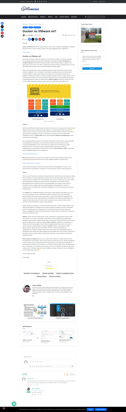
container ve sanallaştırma (32, 273)
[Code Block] (45, 366)
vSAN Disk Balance (45, 341)
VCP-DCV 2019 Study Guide (30, 154)
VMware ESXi (37, 27)
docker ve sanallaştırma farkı (65, 273)
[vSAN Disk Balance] (49, 334)
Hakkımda (95, 1)
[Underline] (35, 366)
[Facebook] (29, 39)
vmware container (55, 276)
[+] (51, 366)
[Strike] (37, 366)
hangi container (42, 276)
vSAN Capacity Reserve (65, 340)
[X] (32, 39)
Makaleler (42, 16)
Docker (30, 27)
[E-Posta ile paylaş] (43, 39)
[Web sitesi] (33, 296)
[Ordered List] (39, 366)
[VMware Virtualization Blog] (30, 9)
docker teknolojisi (48, 273)
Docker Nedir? (26, 52)
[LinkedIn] (36, 39)
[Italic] (33, 366)
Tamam (90, 409)
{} (48, 366)
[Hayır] (124, 409)
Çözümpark (74, 16)
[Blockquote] (43, 366)
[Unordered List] (41, 366)
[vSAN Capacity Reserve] (67, 334)
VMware (50, 16)
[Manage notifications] (4, 408)
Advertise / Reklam (64, 16)
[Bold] (30, 366)
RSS (58, 292)
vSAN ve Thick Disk (27, 340)
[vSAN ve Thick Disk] (31, 334)
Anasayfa (23, 16)
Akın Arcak (41, 390)
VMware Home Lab (32, 16)
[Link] (47, 366)
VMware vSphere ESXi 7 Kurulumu (31, 163)
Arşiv (56, 16)
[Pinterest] (39, 39)
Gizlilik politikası (101, 409)
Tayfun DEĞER (28, 35)
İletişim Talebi (102, 1)
